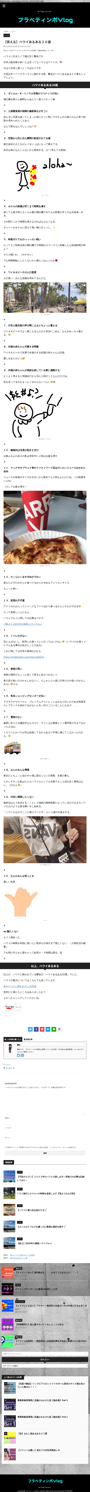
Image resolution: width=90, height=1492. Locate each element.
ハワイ (8, 1064)
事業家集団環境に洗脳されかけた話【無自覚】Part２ (43, 1400)
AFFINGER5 (68, 1491)
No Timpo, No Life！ (45, 1487)
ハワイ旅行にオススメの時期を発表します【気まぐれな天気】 (46, 1193)
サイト (7, 1138)
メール (8, 1128)
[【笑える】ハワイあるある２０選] (48, 1029)
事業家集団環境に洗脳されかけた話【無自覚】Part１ (43, 1417)
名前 (7, 1118)
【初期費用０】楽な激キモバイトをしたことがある (39, 1324)
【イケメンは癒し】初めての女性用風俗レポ (39, 1450)
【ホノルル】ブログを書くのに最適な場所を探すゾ (41, 1226)
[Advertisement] (46, 1017)
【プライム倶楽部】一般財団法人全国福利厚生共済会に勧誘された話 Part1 (50, 1341)
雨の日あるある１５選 (19, 1258)
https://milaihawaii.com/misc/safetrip (24, 657)
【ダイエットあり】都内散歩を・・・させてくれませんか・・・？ (47, 1272)
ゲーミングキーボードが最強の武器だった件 (36, 1289)
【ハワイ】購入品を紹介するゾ (32, 1210)
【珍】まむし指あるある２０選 (32, 1433)
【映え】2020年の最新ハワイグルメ (23, 624)
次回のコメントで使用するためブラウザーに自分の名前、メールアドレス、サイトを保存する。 (42, 1147)
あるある (9, 1068)
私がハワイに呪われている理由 (20, 986)
